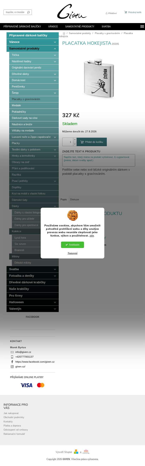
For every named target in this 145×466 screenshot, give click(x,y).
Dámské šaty (19, 199)
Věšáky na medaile (23, 130)
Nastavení (72, 253)
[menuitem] (22, 26)
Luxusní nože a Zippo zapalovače (31, 136)
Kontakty (8, 421)
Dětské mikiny (22, 262)
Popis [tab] (63, 199)
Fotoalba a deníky (21, 275)
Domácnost (18, 80)
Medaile (16, 105)
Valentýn (15, 308)
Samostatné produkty (24, 48)
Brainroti (19, 250)
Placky (16, 143)
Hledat (28, 12)
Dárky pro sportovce (26, 225)
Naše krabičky (19, 289)
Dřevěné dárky (20, 73)
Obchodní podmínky (14, 417)
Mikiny (15, 256)
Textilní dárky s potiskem (26, 149)
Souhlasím (74, 244)
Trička (15, 54)
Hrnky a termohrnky (23, 155)
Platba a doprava (12, 425)
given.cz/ (20, 366)
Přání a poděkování (23, 168)
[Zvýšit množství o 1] (75, 140)
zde (92, 235)
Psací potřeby (20, 180)
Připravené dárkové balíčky (28, 35)
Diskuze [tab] (74, 199)
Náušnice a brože (22, 124)
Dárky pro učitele (24, 218)
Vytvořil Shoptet (64, 452)
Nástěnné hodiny (21, 61)
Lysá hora (20, 237)
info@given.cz (23, 352)
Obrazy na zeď (20, 162)
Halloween (16, 302)
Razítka (16, 174)
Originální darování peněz (26, 67)
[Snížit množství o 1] (75, 144)
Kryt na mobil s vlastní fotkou (28, 193)
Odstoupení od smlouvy (16, 430)
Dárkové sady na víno (24, 117)
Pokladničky (19, 111)
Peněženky (18, 86)
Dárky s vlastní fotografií (28, 212)
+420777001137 (24, 356)
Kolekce (16, 231)
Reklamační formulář (14, 434)
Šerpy (15, 92)
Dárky (15, 206)
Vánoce (14, 42)
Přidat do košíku (94, 142)
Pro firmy (15, 295)
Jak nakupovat (11, 413)
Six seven (20, 243)
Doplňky (16, 187)
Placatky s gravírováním (26, 99)
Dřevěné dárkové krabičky (27, 282)
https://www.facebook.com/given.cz (34, 361)
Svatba (14, 269)
